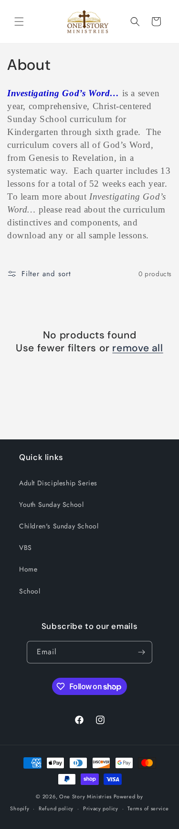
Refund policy (56, 808)
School (30, 591)
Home (28, 569)
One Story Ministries (85, 796)
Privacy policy (100, 808)
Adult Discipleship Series (58, 483)
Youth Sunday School (51, 504)
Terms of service (147, 808)
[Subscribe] (141, 652)
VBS (25, 547)
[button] (19, 21)
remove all (137, 348)
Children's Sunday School (58, 526)
